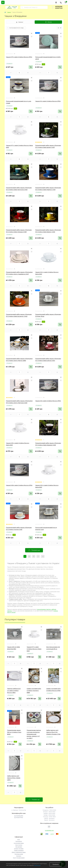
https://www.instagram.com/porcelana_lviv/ (49, 826)
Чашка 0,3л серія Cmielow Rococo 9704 (48, 401)
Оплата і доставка (18, 848)
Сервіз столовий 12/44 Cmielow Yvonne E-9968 (34, 690)
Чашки (9, 12)
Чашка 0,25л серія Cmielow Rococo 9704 (19, 485)
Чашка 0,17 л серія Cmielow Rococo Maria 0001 (34, 649)
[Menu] (3, 2)
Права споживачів (18, 850)
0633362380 (58, 6)
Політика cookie (19, 854)
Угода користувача (19, 843)
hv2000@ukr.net (49, 830)
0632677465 (58, 8)
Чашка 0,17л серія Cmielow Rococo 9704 (19, 57)
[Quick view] (31, 33)
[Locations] (56, 2)
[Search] (22, 7)
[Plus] (28, 72)
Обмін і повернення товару (19, 852)
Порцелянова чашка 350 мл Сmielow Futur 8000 (14, 732)
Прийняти (55, 864)
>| (42, 556)
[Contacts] (60, 2)
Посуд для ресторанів (18, 857)
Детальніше (37, 865)
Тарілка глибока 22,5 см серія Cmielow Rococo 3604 (14, 690)
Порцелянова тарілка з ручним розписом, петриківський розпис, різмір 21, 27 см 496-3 (34, 734)
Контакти (18, 856)
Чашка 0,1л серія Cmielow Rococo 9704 (48, 101)
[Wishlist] (31, 36)
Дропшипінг (19, 841)
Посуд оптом (18, 845)
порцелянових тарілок (44, 609)
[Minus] (11, 72)
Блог (18, 839)
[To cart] (31, 67)
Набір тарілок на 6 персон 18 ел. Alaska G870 (13, 778)
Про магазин (18, 846)
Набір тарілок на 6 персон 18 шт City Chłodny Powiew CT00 (53, 732)
